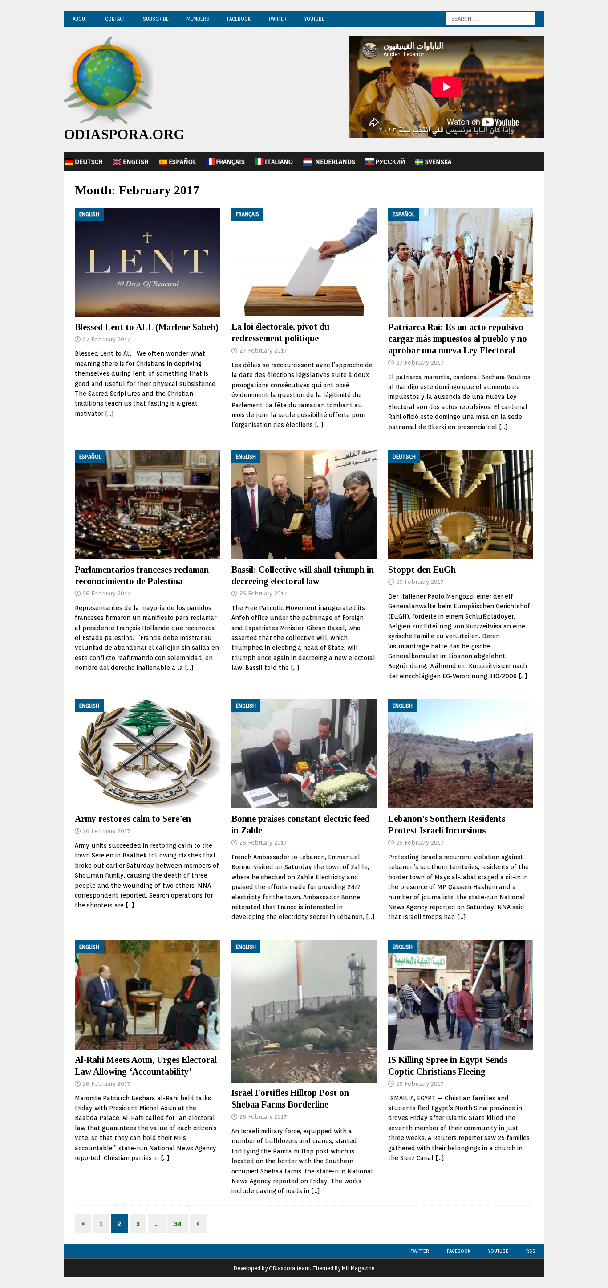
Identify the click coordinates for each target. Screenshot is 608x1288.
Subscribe (156, 19)
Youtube (498, 1251)
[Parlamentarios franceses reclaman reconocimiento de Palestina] (147, 504)
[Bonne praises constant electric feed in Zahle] (304, 753)
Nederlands (335, 161)
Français (230, 161)
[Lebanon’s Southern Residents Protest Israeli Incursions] (460, 753)
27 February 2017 (106, 339)
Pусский (390, 161)
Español (182, 161)
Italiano (279, 161)
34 (178, 1223)
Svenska (438, 161)
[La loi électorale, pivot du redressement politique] (304, 262)
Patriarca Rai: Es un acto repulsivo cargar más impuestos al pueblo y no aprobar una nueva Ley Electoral (457, 338)
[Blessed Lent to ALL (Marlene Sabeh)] (147, 262)
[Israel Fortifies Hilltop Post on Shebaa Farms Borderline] (304, 1011)
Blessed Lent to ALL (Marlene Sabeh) (147, 327)
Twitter (277, 19)
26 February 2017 (106, 593)
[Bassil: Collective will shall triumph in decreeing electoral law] (304, 504)
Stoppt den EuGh (422, 569)
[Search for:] (490, 18)
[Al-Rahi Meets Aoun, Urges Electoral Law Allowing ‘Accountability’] (147, 995)
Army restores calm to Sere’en (133, 819)
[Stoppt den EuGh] (460, 504)
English (136, 161)
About (80, 19)
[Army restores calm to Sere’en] (147, 753)
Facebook (239, 19)
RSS (530, 1251)
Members (197, 19)
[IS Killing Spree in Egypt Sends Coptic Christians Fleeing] (460, 995)
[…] (109, 413)
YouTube (314, 19)
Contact (115, 19)
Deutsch (89, 161)
